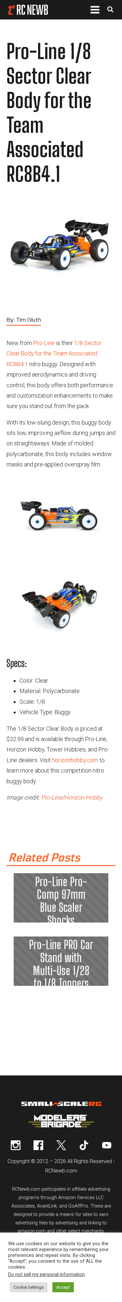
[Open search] (110, 10)
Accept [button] (63, 1287)
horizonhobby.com (75, 760)
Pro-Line (44, 343)
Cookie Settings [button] (29, 1287)
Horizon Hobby (83, 797)
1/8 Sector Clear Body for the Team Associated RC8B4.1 (54, 353)
